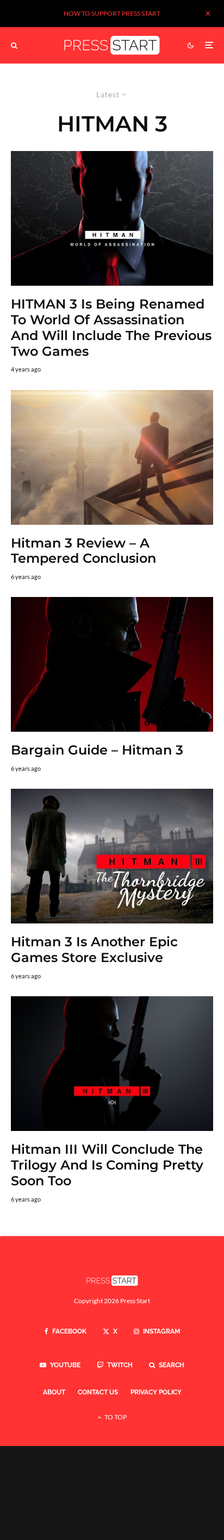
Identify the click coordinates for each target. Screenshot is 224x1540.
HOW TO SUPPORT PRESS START (112, 13)
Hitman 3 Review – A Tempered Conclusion (83, 551)
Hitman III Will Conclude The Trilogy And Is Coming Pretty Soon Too (107, 1165)
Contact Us (98, 1392)
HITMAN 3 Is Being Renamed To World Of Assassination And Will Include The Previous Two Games (111, 328)
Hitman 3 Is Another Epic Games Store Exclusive (94, 949)
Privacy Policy (156, 1392)
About (54, 1392)
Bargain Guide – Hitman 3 (97, 750)
